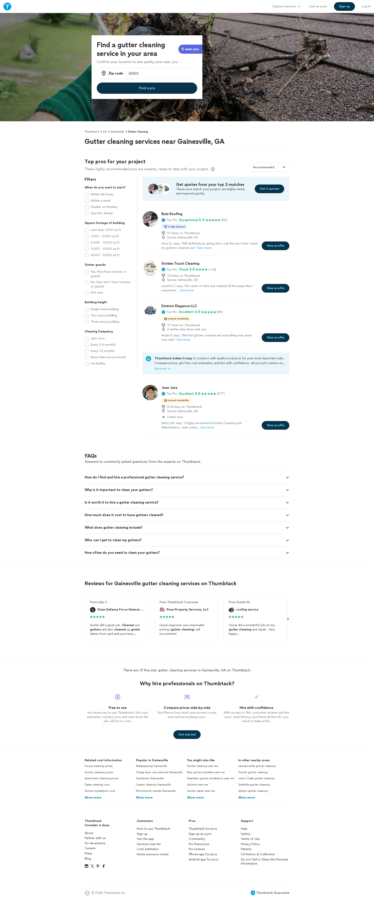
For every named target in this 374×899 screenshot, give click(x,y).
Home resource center (153, 854)
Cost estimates (148, 849)
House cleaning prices (99, 766)
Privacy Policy (250, 844)
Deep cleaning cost (97, 784)
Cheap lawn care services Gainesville (159, 772)
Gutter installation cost (100, 790)
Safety (245, 834)
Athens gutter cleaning (253, 790)
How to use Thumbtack (153, 829)
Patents (246, 849)
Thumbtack (92, 131)
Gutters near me (197, 784)
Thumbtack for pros (203, 829)
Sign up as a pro (200, 834)
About (89, 833)
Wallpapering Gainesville (151, 766)
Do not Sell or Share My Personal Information (264, 862)
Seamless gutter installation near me (210, 778)
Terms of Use (250, 839)
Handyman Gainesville (150, 778)
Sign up (142, 834)
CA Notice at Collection (258, 854)
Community (197, 839)
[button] (169, 220)
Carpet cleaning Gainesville (153, 784)
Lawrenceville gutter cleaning (257, 766)
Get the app (145, 839)
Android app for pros (203, 859)
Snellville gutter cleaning (254, 784)
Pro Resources (199, 844)
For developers (95, 843)
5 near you (190, 49)
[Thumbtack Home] (7, 6)
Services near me (149, 844)
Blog (88, 858)
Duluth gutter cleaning (253, 772)
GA (105, 131)
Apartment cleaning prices (101, 778)
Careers (90, 848)
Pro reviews (197, 849)
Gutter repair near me (201, 790)
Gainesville (117, 131)
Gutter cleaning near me (202, 766)
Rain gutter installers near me (206, 772)
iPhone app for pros (203, 854)
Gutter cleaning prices (99, 772)
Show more (93, 797)
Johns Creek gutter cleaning (256, 778)
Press (88, 853)
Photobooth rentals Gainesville (156, 790)
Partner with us (95, 838)
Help (244, 829)
